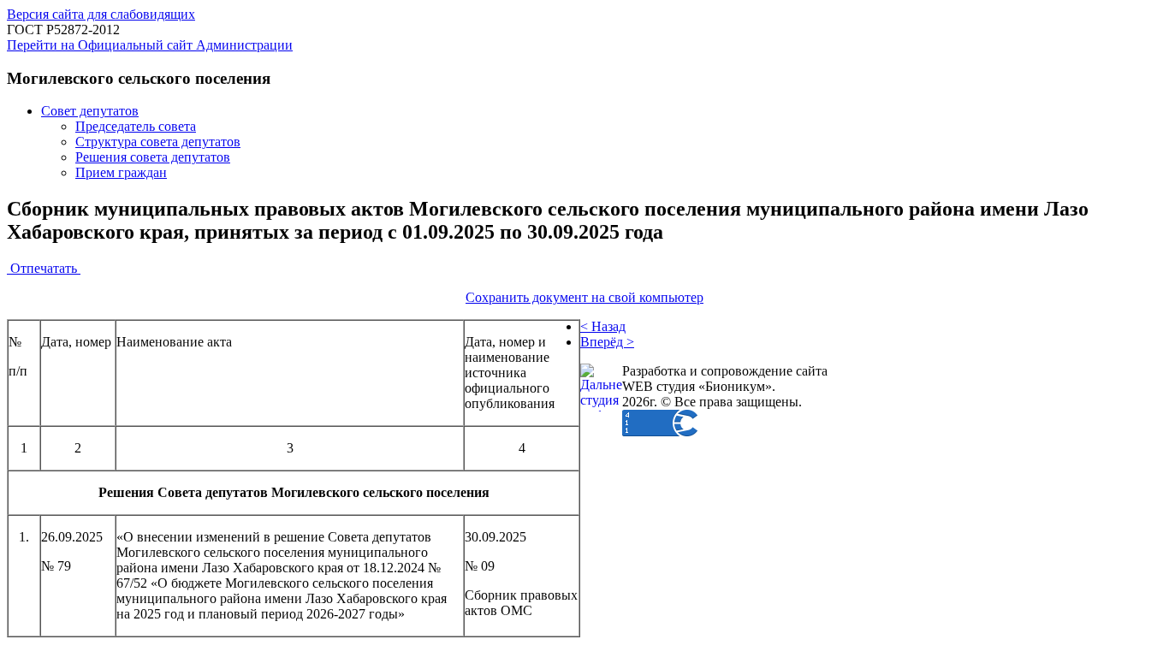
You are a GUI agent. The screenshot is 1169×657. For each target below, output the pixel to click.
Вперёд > (607, 341)
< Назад (603, 326)
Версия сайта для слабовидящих (101, 14)
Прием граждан (121, 172)
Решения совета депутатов (152, 157)
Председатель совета (135, 126)
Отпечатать (43, 268)
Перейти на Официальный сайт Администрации (150, 45)
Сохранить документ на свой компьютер (584, 297)
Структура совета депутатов (157, 141)
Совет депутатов (90, 111)
